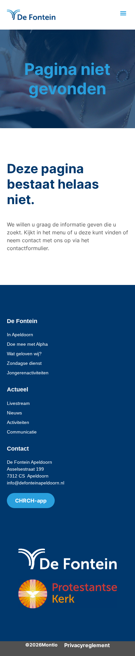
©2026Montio (41, 644)
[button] (123, 13)
